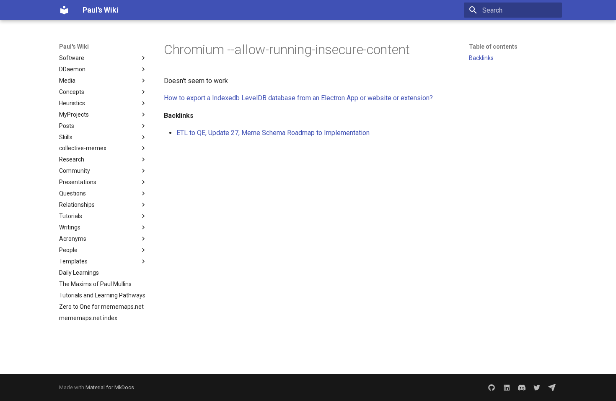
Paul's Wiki (74, 46)
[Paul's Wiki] (64, 10)
